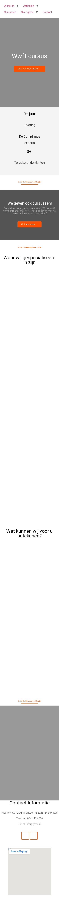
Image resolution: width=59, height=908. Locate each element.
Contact (47, 12)
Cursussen (10, 12)
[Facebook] (25, 836)
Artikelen (28, 5)
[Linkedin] (34, 836)
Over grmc (27, 12)
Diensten (9, 5)
